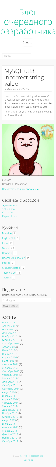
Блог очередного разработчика (28, 21)
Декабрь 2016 (10, 333)
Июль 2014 (8, 395)
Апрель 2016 (9, 357)
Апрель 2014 (9, 399)
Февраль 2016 (10, 364)
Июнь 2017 (8, 322)
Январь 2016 (9, 367)
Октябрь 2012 (10, 441)
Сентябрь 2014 (11, 388)
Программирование (13, 257)
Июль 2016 (8, 350)
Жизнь (5, 248)
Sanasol (6, 179)
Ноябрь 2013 (9, 413)
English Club (9, 238)
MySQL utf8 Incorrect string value (24, 77)
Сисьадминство (11, 267)
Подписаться (10, 305)
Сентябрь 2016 (11, 343)
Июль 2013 (8, 423)
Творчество (9, 272)
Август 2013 (9, 420)
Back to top (28, 460)
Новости (7, 253)
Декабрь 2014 (10, 381)
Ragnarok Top (9, 216)
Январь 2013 (9, 430)
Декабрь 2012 (10, 434)
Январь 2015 (9, 378)
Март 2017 (8, 329)
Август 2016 (9, 346)
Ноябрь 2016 (9, 336)
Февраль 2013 (10, 427)
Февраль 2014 (10, 402)
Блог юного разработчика (31, 455)
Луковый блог (10, 205)
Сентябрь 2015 (11, 371)
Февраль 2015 (10, 374)
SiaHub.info (8, 209)
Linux (5, 243)
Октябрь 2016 (10, 339)
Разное (6, 262)
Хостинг (6, 277)
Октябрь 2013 (10, 416)
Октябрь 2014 (10, 385)
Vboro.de (7, 212)
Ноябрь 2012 (9, 437)
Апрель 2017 (9, 325)
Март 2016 (8, 360)
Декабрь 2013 (10, 409)
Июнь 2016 (8, 354)
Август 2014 (9, 392)
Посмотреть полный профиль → (20, 189)
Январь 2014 (9, 406)
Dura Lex (7, 233)
